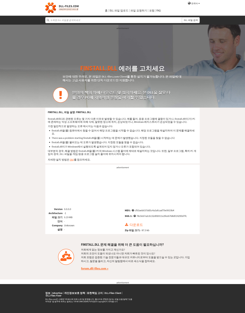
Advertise (57, 293)
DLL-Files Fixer (53, 295)
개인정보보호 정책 (74, 293)
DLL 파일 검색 (191, 20)
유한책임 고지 (95, 293)
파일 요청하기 (138, 10)
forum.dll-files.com (93, 268)
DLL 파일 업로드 (119, 10)
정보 (47, 293)
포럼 (152, 10)
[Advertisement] (122, 47)
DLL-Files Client (113, 293)
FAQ (158, 10)
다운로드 (136, 225)
